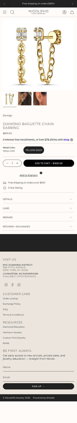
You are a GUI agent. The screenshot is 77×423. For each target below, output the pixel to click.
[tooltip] (41, 173)
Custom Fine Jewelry (14, 337)
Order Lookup (10, 298)
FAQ (5, 309)
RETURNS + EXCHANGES (16, 226)
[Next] (72, 3)
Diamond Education (14, 327)
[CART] (72, 12)
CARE (6, 208)
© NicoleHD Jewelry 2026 (16, 398)
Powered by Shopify (44, 398)
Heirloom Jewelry (12, 332)
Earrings (7, 115)
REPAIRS (8, 217)
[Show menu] (4, 12)
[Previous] (4, 3)
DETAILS (7, 199)
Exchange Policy (12, 303)
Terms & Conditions (13, 314)
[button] (28, 174)
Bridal (6, 343)
